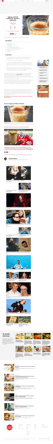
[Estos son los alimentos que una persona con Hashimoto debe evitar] (9, 368)
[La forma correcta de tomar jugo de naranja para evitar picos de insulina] (9, 417)
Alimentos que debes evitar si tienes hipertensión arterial (43, 70)
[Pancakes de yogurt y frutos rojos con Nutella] (37, 349)
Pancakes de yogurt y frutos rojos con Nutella (37, 353)
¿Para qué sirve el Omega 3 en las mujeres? (43, 75)
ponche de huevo (7, 74)
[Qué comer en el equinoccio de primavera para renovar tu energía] (28, 349)
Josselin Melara (13, 24)
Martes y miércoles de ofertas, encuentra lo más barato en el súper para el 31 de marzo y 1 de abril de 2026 (46, 342)
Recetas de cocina (12, 154)
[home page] (3, 1)
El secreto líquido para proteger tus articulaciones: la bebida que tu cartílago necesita (24, 406)
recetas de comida (7, 154)
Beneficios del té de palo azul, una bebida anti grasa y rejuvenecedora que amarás (43, 81)
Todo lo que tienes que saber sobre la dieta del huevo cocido (43, 78)
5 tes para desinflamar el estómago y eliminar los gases (43, 67)
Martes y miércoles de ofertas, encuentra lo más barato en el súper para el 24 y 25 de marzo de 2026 (20, 355)
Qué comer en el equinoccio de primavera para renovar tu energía (28, 355)
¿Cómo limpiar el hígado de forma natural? (42, 72)
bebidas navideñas (18, 154)
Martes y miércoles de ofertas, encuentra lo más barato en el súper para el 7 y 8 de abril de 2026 (37, 342)
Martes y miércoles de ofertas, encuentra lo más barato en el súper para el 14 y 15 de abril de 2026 (28, 342)
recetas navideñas (24, 154)
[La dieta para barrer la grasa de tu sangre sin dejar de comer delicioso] (9, 387)
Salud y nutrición (17, 365)
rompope (17, 73)
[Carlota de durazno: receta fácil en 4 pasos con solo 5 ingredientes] (20, 336)
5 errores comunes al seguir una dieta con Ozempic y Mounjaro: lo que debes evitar (24, 396)
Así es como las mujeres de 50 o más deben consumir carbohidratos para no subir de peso (24, 377)
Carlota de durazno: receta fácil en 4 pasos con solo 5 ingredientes (19, 341)
